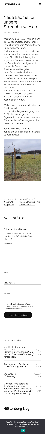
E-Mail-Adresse (10, 283)
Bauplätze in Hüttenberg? (10, 375)
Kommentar (8, 243)
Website (7, 293)
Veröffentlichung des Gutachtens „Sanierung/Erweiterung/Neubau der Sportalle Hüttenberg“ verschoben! (19, 352)
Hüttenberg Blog (12, 3)
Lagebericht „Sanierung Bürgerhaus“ (10, 202)
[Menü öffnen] (40, 4)
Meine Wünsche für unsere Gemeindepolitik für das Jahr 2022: (29, 202)
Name (6, 272)
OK (23, 430)
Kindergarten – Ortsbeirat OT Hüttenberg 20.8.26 (16, 365)
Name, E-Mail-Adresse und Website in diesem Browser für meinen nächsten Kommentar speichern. (20, 306)
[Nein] (42, 426)
